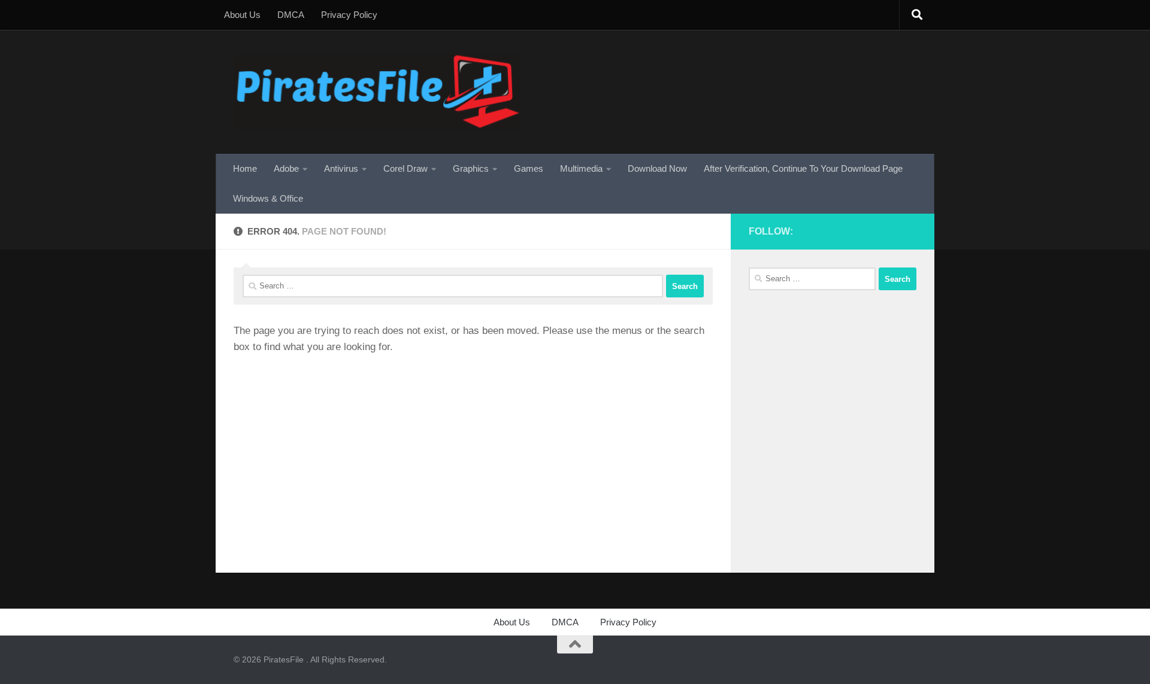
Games (528, 168)
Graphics (471, 168)
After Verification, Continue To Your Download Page (803, 168)
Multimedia (581, 168)
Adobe (286, 168)
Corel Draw (405, 168)
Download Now (657, 168)
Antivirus (341, 168)
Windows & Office (268, 198)
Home (245, 168)
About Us (242, 15)
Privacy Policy (349, 15)
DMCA (290, 15)
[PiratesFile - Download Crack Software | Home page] (378, 92)
